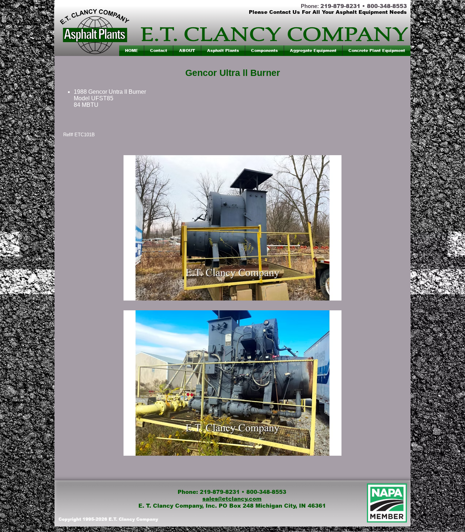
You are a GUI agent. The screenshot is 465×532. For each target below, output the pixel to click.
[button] (223, 50)
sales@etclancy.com (232, 499)
